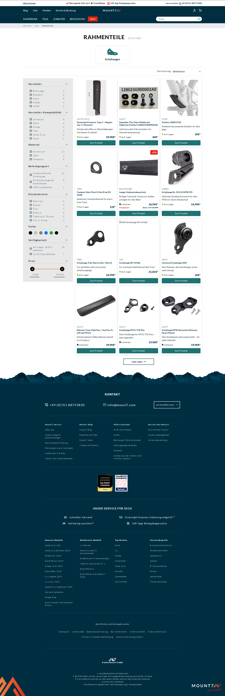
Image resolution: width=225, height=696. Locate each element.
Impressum (63, 632)
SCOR (49, 106)
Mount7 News (86, 440)
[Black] (30, 233)
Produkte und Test (88, 435)
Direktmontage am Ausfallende (49, 182)
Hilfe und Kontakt (122, 430)
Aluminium (49, 151)
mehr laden (137, 361)
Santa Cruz (49, 134)
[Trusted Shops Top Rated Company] (105, 483)
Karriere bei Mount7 (158, 424)
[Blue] (46, 233)
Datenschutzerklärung (97, 632)
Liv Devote (85, 545)
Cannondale (121, 576)
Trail (49, 208)
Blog (25, 10)
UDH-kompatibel (49, 187)
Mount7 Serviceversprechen (59, 458)
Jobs (35, 10)
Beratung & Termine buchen (127, 440)
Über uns (49, 430)
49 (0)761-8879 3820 (192, 3)
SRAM (165, 259)
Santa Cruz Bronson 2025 (57, 550)
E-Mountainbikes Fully (161, 545)
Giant (49, 98)
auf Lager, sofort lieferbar (49, 249)
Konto (117, 435)
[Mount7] (112, 10)
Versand (118, 450)
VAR (121, 259)
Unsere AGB (78, 632)
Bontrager (49, 91)
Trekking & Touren (49, 216)
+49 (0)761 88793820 (67, 405)
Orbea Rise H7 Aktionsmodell (95, 558)
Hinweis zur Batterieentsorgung (97, 637)
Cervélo (119, 571)
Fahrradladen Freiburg (56, 443)
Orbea (49, 102)
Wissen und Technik (89, 445)
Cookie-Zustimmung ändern (129, 637)
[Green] (51, 233)
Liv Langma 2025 (53, 576)
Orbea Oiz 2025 (53, 556)
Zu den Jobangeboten (158, 435)
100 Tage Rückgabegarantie (123, 3)
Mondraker (120, 561)
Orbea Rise (50, 597)
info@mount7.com (121, 405)
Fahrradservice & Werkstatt (59, 448)
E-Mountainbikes (158, 566)
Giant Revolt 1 (87, 569)
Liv (116, 550)
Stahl (49, 155)
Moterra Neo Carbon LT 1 (92, 564)
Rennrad (49, 201)
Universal (49, 119)
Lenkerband (156, 576)
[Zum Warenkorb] (200, 10)
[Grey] (41, 233)
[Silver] (36, 233)
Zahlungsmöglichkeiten (125, 445)
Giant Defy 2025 (53, 571)
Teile (45, 18)
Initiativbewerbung (157, 440)
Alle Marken (121, 582)
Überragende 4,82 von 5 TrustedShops (87, 3)
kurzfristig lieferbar (49, 254)
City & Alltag (49, 220)
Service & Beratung (66, 10)
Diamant (49, 94)
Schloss (153, 561)
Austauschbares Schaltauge (49, 175)
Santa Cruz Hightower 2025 (59, 587)
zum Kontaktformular (165, 405)
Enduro (49, 212)
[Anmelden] (194, 10)
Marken (47, 10)
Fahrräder (30, 18)
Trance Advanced (158, 582)
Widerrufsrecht (137, 632)
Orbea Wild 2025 (54, 566)
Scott (49, 138)
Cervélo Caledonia (54, 592)
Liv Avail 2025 (52, 582)
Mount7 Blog (86, 424)
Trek (49, 131)
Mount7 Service (53, 424)
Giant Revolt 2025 (54, 561)
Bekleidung (77, 18)
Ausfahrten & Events (55, 453)
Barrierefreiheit (119, 632)
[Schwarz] (56, 233)
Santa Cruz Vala (53, 545)
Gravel (49, 205)
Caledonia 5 (156, 556)
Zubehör (59, 18)
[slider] (32, 269)
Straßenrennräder (159, 550)
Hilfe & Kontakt (29, 3)
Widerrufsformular (157, 632)
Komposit (49, 159)
